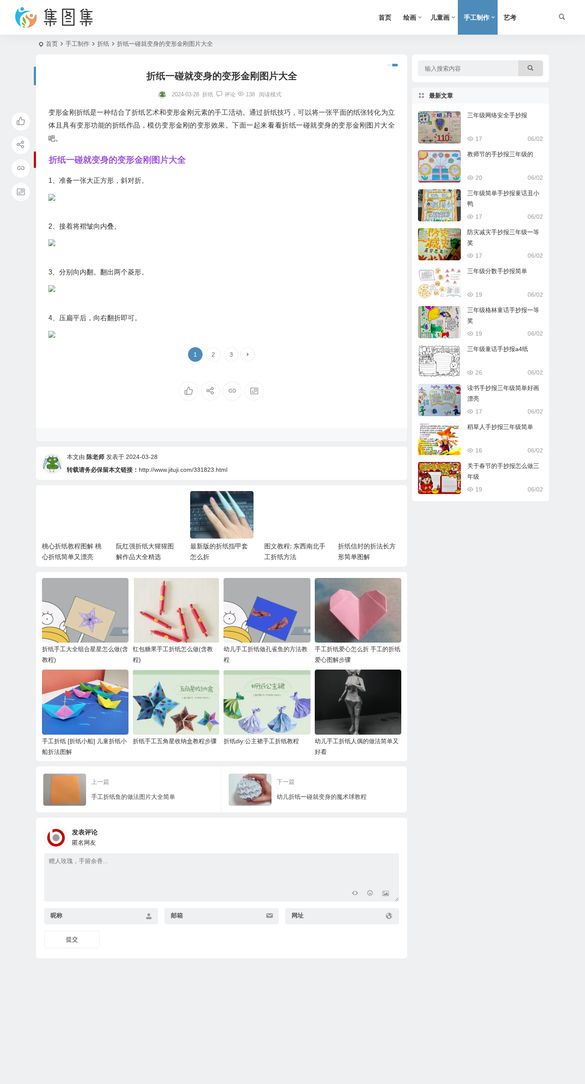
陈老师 (95, 456)
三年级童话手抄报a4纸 (497, 348)
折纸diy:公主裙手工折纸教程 (261, 741)
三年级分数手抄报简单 (497, 271)
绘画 (409, 17)
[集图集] (61, 17)
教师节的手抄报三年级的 (500, 154)
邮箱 (177, 915)
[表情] (370, 894)
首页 (385, 17)
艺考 (510, 17)
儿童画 (440, 17)
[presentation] (351, 504)
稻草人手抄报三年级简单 (500, 426)
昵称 (57, 915)
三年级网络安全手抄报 (497, 115)
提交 (72, 939)
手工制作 (476, 17)
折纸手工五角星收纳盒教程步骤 (175, 741)
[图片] (386, 894)
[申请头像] (390, 835)
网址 (298, 915)
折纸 (103, 43)
